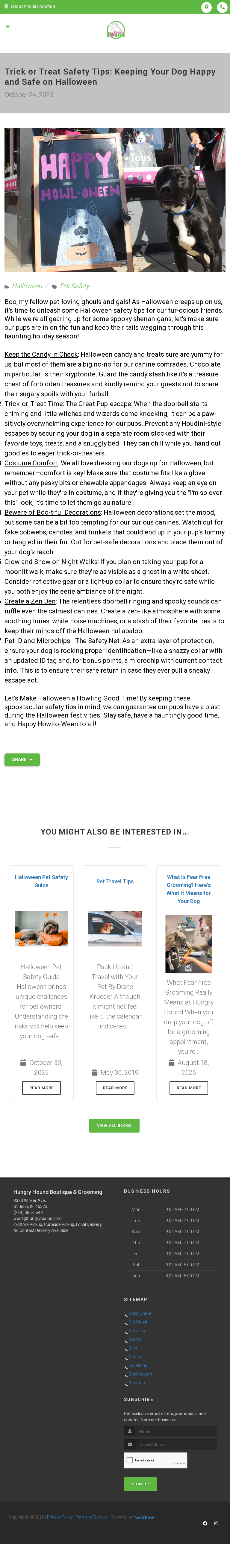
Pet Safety (74, 286)
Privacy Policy (60, 1517)
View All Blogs (114, 1125)
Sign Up (140, 1484)
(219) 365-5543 (28, 1212)
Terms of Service (91, 1517)
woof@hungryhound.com (37, 1218)
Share (20, 759)
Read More (41, 1088)
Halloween (27, 286)
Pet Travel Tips (115, 881)
